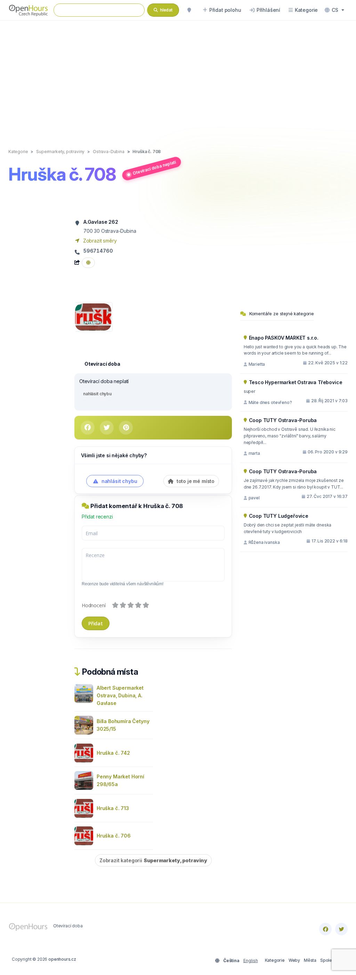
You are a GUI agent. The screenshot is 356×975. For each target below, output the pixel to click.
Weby (294, 960)
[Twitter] (341, 929)
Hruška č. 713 (113, 808)
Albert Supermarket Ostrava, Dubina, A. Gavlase (120, 695)
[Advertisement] (178, 77)
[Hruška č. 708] (93, 316)
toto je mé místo (195, 481)
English (250, 960)
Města (310, 960)
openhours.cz (62, 959)
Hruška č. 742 (113, 753)
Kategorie (275, 960)
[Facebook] (325, 929)
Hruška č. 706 (114, 836)
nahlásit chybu (97, 393)
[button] (334, 10)
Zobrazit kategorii (153, 860)
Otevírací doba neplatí (154, 167)
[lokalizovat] (189, 10)
